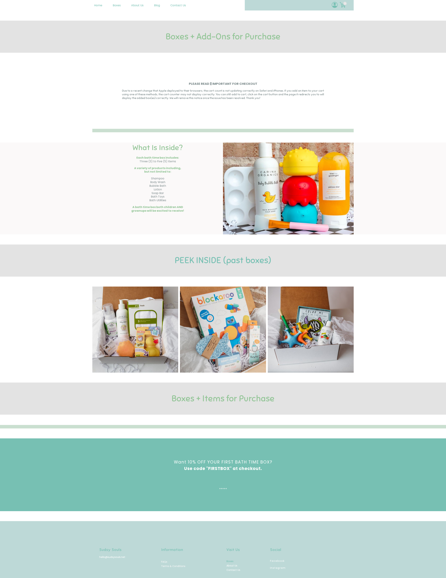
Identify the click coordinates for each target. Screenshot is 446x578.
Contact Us (178, 5)
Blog (157, 5)
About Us (137, 5)
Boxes (117, 5)
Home (98, 5)
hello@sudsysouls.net (112, 557)
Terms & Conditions (173, 566)
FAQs (164, 562)
